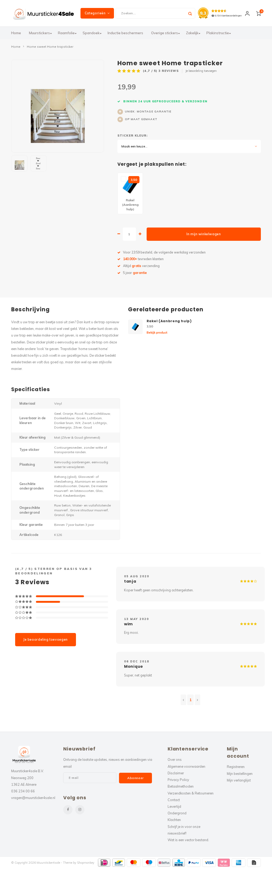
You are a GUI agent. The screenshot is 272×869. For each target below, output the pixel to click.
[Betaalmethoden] (104, 863)
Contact (174, 800)
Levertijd (174, 806)
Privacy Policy (178, 780)
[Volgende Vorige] (197, 700)
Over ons (175, 759)
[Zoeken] (190, 13)
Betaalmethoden (181, 786)
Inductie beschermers (125, 33)
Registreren (236, 767)
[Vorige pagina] (183, 700)
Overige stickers (164, 33)
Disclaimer (176, 773)
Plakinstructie (217, 33)
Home (16, 33)
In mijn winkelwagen (203, 234)
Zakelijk (192, 33)
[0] (258, 13)
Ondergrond (177, 813)
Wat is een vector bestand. (188, 840)
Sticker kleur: (132, 135)
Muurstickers (39, 33)
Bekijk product (157, 332)
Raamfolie (66, 33)
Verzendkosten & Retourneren (191, 793)
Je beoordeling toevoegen (201, 71)
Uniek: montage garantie (148, 111)
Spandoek (91, 33)
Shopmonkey (85, 862)
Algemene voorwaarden (186, 766)
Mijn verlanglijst (239, 780)
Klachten (174, 820)
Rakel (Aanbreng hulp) (169, 321)
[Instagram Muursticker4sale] (79, 809)
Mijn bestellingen (240, 773)
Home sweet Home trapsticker (50, 47)
